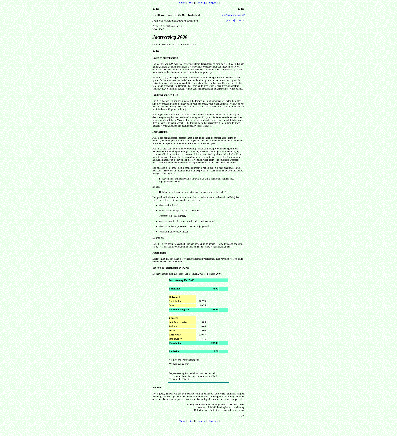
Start (191, 2)
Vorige (182, 2)
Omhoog (201, 2)
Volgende (213, 2)
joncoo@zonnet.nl (236, 20)
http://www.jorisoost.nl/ (233, 15)
